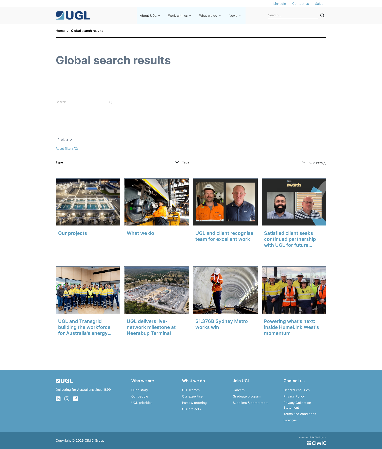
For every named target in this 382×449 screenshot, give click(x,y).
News (233, 15)
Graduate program (247, 396)
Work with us (178, 15)
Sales (319, 4)
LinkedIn (279, 4)
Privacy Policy (294, 396)
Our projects (191, 409)
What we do (208, 15)
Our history (139, 390)
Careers (239, 390)
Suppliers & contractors (250, 403)
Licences (290, 420)
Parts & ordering (194, 403)
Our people (139, 396)
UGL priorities (141, 403)
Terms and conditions (300, 414)
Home (60, 31)
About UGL (148, 15)
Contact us (300, 4)
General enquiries (297, 390)
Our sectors (191, 390)
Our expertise (192, 396)
